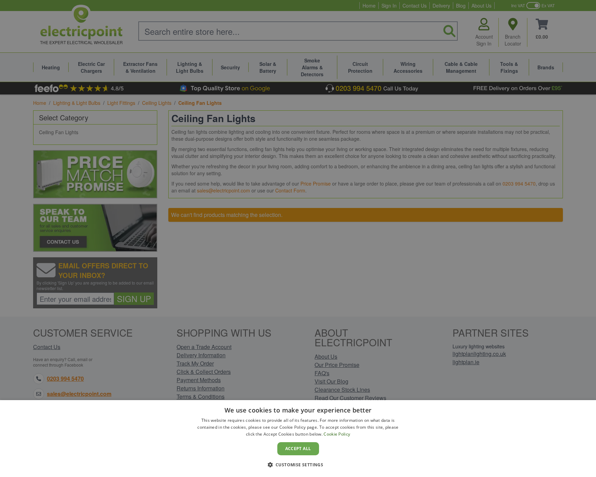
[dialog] (298, 438)
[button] (298, 464)
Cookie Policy (337, 434)
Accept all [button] (298, 448)
